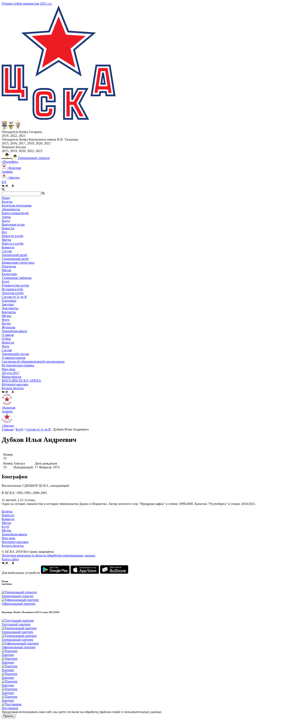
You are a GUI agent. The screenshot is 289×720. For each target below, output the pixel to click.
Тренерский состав (15, 354)
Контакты (9, 312)
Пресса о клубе (12, 243)
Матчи (6, 239)
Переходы (9, 266)
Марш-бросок (11, 377)
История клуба (12, 289)
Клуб (19, 429)
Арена (6, 217)
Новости (8, 342)
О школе (8, 335)
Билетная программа (17, 205)
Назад (6, 198)
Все (4, 232)
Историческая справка (18, 365)
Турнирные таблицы (17, 278)
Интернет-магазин (15, 542)
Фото (5, 319)
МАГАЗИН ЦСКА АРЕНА (21, 380)
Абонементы (11, 209)
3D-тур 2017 (10, 373)
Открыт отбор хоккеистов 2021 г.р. (27, 3)
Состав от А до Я (14, 297)
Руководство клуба (15, 285)
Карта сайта (10, 559)
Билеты (7, 511)
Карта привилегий (15, 213)
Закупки (8, 304)
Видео (6, 323)
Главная (7, 429)
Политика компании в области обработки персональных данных (48, 555)
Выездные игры (13, 224)
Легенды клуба (12, 293)
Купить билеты (13, 545)
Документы (10, 308)
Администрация (13, 357)
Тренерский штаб (14, 255)
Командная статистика (18, 262)
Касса (6, 220)
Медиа (6, 530)
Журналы (8, 327)
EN (4, 182)
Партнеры (9, 300)
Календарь (9, 274)
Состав (7, 251)
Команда (8, 519)
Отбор (6, 338)
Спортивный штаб (15, 259)
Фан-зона (8, 538)
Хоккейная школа (14, 534)
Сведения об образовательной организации (33, 361)
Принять (8, 716)
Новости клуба (12, 236)
